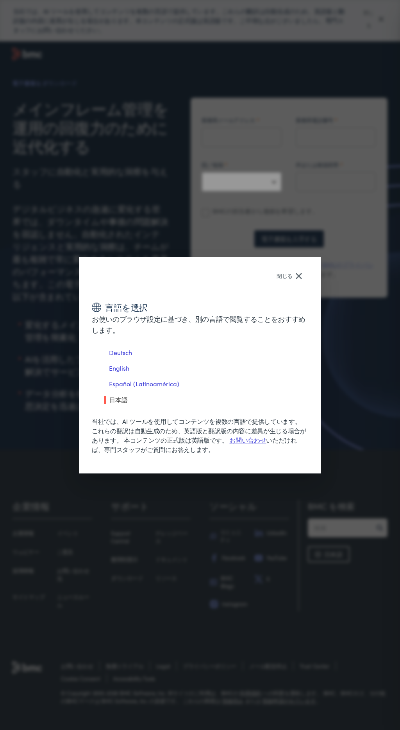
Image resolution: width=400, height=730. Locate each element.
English (119, 368)
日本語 (118, 399)
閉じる (285, 276)
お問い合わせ (247, 440)
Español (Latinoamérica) (144, 384)
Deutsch (120, 352)
